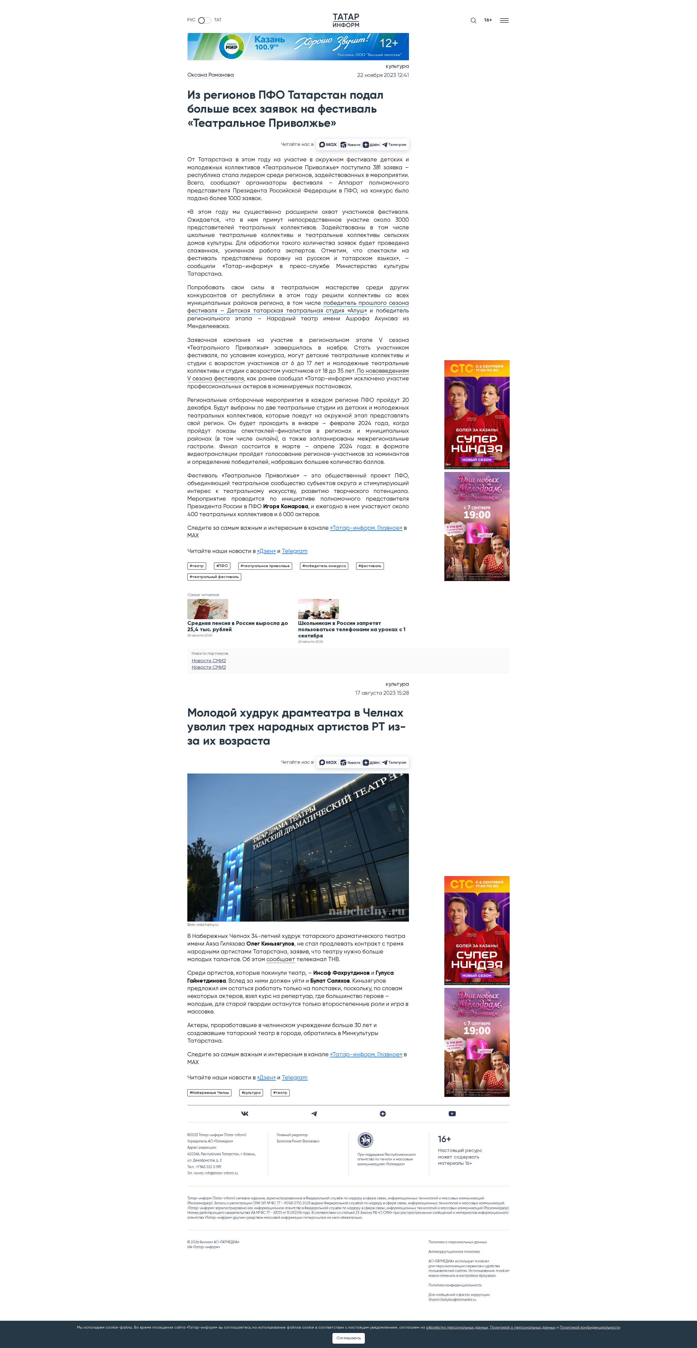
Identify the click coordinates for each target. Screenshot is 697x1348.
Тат (218, 20)
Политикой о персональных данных (522, 1327)
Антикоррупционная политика (454, 1252)
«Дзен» (266, 551)
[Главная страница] (346, 20)
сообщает (281, 959)
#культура (251, 1093)
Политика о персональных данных (458, 1242)
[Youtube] (452, 1113)
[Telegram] (314, 1114)
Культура (397, 66)
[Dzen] (383, 1114)
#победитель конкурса (324, 566)
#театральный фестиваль (214, 577)
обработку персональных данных (457, 1327)
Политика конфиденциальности (455, 1285)
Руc (191, 20)
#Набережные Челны (209, 1093)
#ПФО (222, 566)
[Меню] (505, 20)
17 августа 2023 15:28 (382, 693)
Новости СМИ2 (209, 660)
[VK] (245, 1113)
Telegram (294, 551)
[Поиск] (473, 20)
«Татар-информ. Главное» (366, 528)
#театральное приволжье (265, 566)
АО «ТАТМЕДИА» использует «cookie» (459, 1261)
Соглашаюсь (349, 1338)
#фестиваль (370, 566)
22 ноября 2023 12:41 (383, 75)
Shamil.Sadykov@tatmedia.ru (452, 1300)
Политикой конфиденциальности (590, 1327)
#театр (197, 566)
